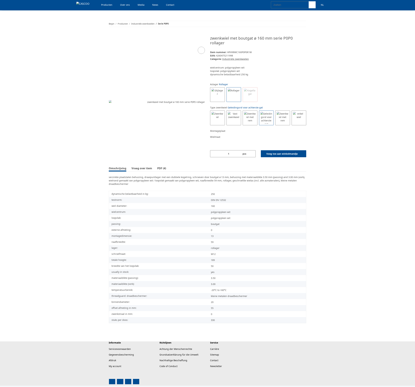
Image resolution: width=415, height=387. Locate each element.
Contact (214, 360)
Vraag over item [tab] (141, 168)
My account (115, 366)
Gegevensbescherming (121, 354)
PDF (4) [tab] (161, 168)
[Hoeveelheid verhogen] (252, 153)
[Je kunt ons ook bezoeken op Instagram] (128, 381)
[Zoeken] (312, 4)
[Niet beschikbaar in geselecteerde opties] (250, 94)
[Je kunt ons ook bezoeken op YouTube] (120, 381)
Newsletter (216, 366)
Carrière (214, 348)
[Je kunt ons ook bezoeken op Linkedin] (136, 381)
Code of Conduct (169, 366)
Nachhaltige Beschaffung (173, 360)
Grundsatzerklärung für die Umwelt (179, 354)
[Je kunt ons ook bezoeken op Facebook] (112, 381)
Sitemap (214, 354)
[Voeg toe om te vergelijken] (201, 50)
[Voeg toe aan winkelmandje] (111, 34)
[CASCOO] (82, 3)
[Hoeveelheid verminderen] (213, 153)
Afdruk (112, 360)
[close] (201, 39)
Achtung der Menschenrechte (176, 348)
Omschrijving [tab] (117, 168)
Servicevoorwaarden (120, 348)
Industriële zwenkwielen (235, 59)
